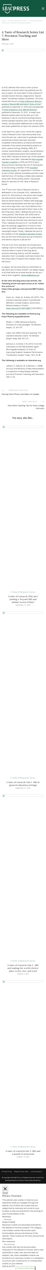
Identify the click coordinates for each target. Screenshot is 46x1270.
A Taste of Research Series (23, 592)
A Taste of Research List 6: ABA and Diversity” (19, 109)
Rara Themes (19, 1180)
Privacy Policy (7, 1171)
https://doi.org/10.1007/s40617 (19, 308)
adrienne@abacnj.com (30, 275)
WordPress (37, 1180)
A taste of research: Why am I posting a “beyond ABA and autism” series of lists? (23, 599)
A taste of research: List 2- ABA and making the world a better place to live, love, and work (23, 968)
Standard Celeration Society (30, 234)
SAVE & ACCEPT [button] (8, 1266)
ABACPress (17, 1178)
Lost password (36, 1171)
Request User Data (21, 1171)
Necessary (8, 1219)
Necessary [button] (6, 1216)
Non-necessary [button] (8, 1241)
